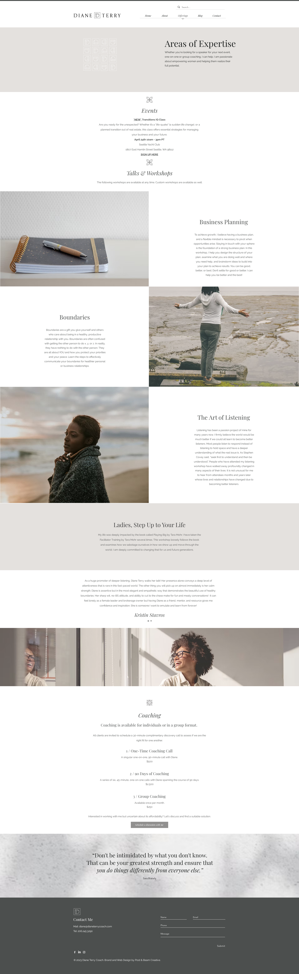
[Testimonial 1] (148, 621)
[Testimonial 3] (151, 620)
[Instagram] (84, 952)
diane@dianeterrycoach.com (95, 926)
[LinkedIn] (79, 952)
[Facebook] (74, 952)
